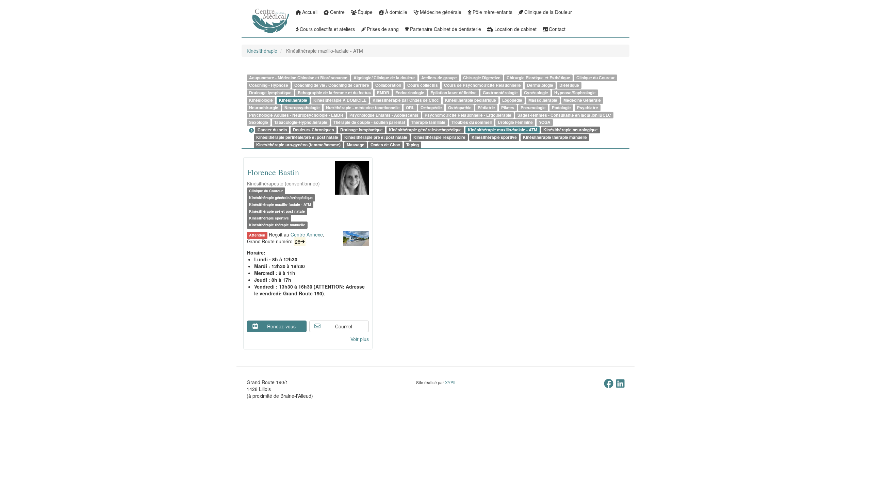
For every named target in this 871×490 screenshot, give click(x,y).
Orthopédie (431, 108)
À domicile (396, 12)
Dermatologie (540, 85)
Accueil (309, 12)
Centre (337, 12)
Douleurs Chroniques (313, 130)
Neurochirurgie (263, 108)
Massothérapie (542, 100)
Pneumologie (533, 108)
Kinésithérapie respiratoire (439, 137)
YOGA (544, 122)
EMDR (383, 93)
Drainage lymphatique (270, 93)
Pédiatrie (486, 108)
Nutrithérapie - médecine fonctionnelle (363, 108)
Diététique (569, 85)
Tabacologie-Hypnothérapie (300, 122)
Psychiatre (587, 108)
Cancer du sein (272, 130)
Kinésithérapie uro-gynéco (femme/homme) (298, 145)
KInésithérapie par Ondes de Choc (406, 100)
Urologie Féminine (515, 122)
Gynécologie (536, 93)
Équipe (365, 12)
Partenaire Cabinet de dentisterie (445, 29)
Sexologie (258, 122)
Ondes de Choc (385, 145)
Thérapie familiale (428, 122)
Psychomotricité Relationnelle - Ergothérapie (468, 115)
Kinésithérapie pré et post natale (375, 137)
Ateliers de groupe (439, 78)
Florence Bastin (273, 172)
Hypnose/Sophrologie (575, 93)
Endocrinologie (409, 93)
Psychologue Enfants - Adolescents (383, 115)
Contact (557, 29)
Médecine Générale (582, 100)
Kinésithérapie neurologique (570, 130)
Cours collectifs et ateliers (327, 29)
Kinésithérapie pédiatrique (470, 100)
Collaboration (388, 85)
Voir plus (359, 339)
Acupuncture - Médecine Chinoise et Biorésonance (298, 78)
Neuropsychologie (302, 108)
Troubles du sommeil (471, 122)
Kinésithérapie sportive (494, 137)
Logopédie (512, 100)
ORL (410, 108)
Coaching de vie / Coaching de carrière (331, 85)
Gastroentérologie (500, 93)
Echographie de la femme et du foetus (334, 93)
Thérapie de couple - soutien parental (369, 122)
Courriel (343, 326)
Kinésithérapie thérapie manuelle (555, 137)
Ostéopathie (460, 108)
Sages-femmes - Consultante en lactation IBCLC (564, 115)
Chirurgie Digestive (481, 78)
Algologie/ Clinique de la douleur (384, 78)
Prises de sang (383, 29)
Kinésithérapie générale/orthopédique (425, 130)
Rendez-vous (281, 326)
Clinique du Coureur (595, 78)
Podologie (561, 108)
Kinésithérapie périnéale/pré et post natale (297, 137)
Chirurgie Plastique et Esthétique (538, 78)
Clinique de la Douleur (548, 12)
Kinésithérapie (262, 50)
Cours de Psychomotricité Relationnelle (482, 85)
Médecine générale (440, 12)
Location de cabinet (515, 29)
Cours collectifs (422, 85)
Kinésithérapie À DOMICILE (339, 100)
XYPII (450, 382)
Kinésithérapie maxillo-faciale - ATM (502, 130)
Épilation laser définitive (453, 93)
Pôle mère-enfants (492, 12)
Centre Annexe (307, 234)
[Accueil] (252, 25)
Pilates (507, 108)
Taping (412, 145)
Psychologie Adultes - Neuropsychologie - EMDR (296, 115)
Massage (355, 145)
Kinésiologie (261, 100)
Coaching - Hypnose (268, 85)
